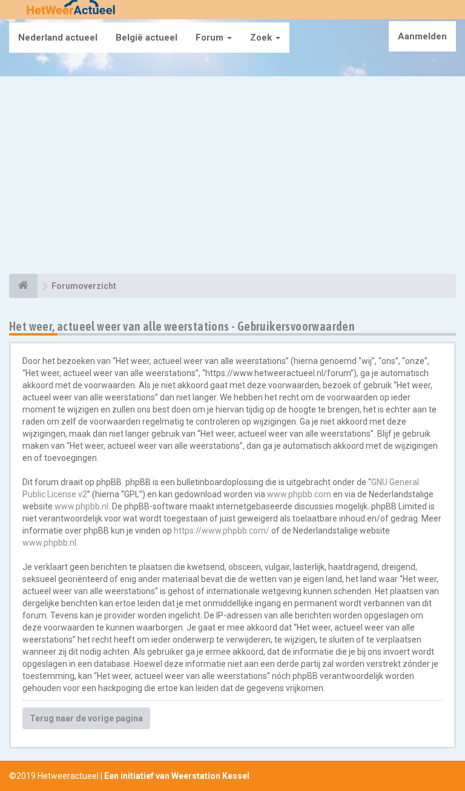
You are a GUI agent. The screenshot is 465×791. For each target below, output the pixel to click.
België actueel (146, 37)
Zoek (262, 37)
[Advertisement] (232, 177)
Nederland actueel (57, 37)
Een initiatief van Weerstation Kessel (176, 776)
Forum (211, 37)
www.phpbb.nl (81, 506)
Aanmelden (422, 36)
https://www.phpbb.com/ (221, 530)
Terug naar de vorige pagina (86, 718)
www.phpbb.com (299, 494)
